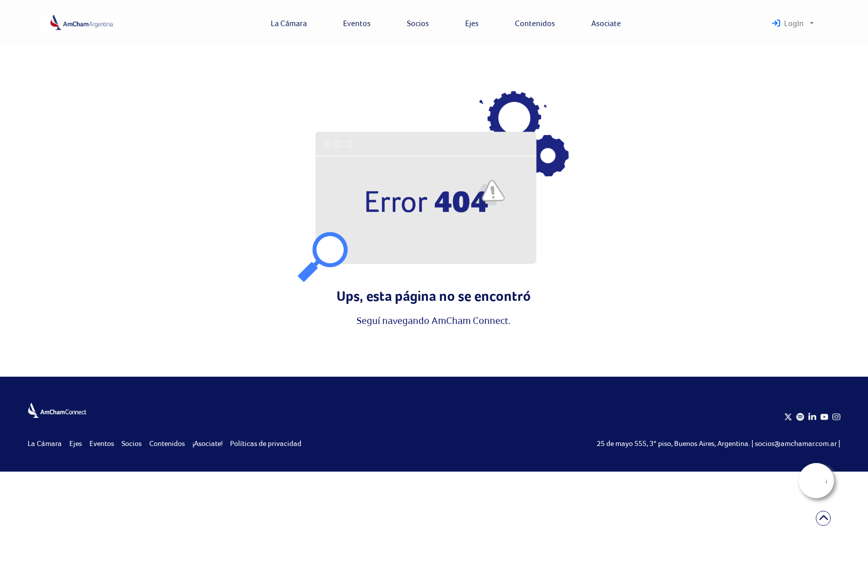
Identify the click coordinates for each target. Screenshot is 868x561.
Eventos (101, 443)
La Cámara (45, 443)
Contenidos (167, 443)
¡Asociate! (207, 443)
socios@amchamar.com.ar (796, 443)
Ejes (75, 443)
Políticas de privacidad (265, 443)
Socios (132, 443)
